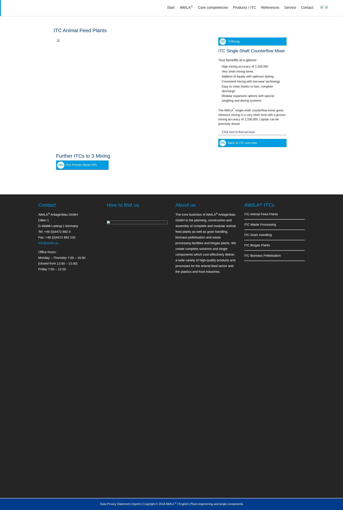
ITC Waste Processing (260, 224)
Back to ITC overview (242, 143)
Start (171, 7)
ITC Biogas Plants (257, 245)
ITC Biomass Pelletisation (262, 255)
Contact (307, 7)
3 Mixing (233, 41)
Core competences (213, 7)
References (270, 7)
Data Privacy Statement (115, 504)
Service (290, 7)
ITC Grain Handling (258, 235)
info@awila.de (48, 243)
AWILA (186, 7)
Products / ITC (244, 7)
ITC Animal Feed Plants (261, 214)
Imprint (136, 504)
